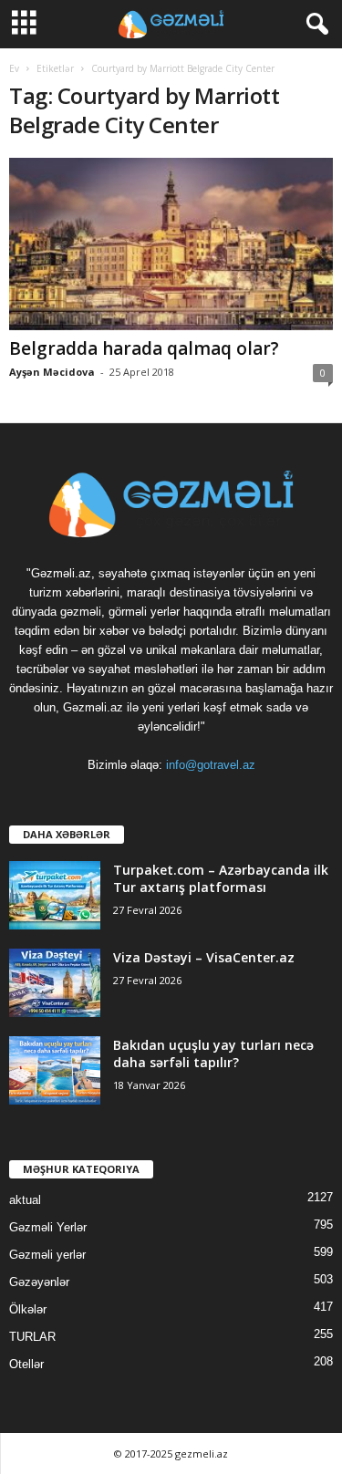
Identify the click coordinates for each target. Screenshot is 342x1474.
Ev (14, 68)
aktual (25, 1200)
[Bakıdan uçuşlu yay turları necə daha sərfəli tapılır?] (54, 1070)
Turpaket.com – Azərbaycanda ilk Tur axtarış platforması (220, 878)
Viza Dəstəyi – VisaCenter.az (204, 957)
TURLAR (32, 1337)
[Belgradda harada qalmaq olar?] (171, 244)
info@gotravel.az (210, 765)
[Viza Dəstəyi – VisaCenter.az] (54, 983)
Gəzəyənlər (39, 1282)
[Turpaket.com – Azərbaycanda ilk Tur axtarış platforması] (54, 895)
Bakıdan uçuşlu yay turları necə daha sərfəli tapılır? (213, 1053)
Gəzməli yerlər (47, 1254)
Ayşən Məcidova (52, 372)
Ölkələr (28, 1309)
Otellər (26, 1364)
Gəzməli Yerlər (48, 1227)
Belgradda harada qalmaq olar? (144, 348)
